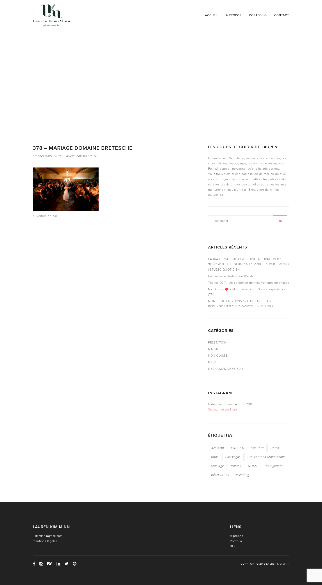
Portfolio (258, 15)
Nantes (235, 466)
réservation (220, 475)
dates (274, 448)
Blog (233, 546)
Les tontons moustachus (266, 457)
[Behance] (50, 563)
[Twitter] (66, 563)
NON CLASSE (218, 356)
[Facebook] (34, 563)
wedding (242, 475)
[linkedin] (58, 563)
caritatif (257, 448)
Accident (217, 448)
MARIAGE (214, 349)
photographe (273, 466)
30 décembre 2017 (47, 156)
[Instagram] (41, 563)
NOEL (252, 466)
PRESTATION (217, 342)
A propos (234, 15)
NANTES (214, 362)
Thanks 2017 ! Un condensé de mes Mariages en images (248, 283)
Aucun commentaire (81, 156)
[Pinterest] (75, 563)
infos (215, 457)
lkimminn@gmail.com (47, 536)
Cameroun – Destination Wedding (232, 276)
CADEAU (237, 448)
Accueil (211, 15)
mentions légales (45, 541)
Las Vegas (233, 457)
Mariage (217, 466)
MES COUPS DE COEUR (225, 369)
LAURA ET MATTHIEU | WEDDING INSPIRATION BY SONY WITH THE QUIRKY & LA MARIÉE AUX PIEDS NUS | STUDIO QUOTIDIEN (248, 264)
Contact (281, 15)
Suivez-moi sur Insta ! (223, 409)
